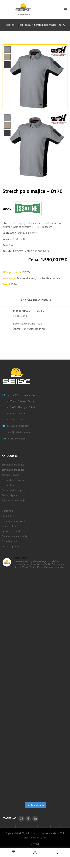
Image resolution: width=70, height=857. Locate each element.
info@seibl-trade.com (18, 425)
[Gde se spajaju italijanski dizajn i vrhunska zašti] (35, 781)
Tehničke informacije (35, 299)
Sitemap (35, 843)
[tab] (35, 300)
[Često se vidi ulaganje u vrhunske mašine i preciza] (35, 705)
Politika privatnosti (16, 438)
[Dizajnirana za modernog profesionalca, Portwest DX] (35, 743)
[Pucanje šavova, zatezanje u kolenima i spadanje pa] (35, 667)
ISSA (14, 284)
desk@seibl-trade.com (18, 432)
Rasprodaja (24, 25)
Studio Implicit (38, 837)
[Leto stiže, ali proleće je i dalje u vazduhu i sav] (35, 629)
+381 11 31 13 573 (17, 419)
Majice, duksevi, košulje (31, 278)
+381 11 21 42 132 (17, 413)
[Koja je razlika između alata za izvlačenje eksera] (35, 591)
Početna (9, 25)
